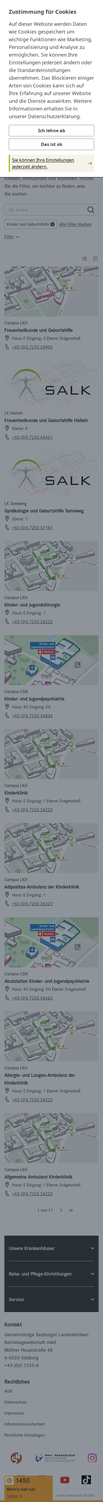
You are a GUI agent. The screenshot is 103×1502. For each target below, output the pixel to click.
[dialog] (51, 88)
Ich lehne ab (51, 131)
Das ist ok (51, 144)
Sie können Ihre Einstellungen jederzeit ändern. (43, 163)
